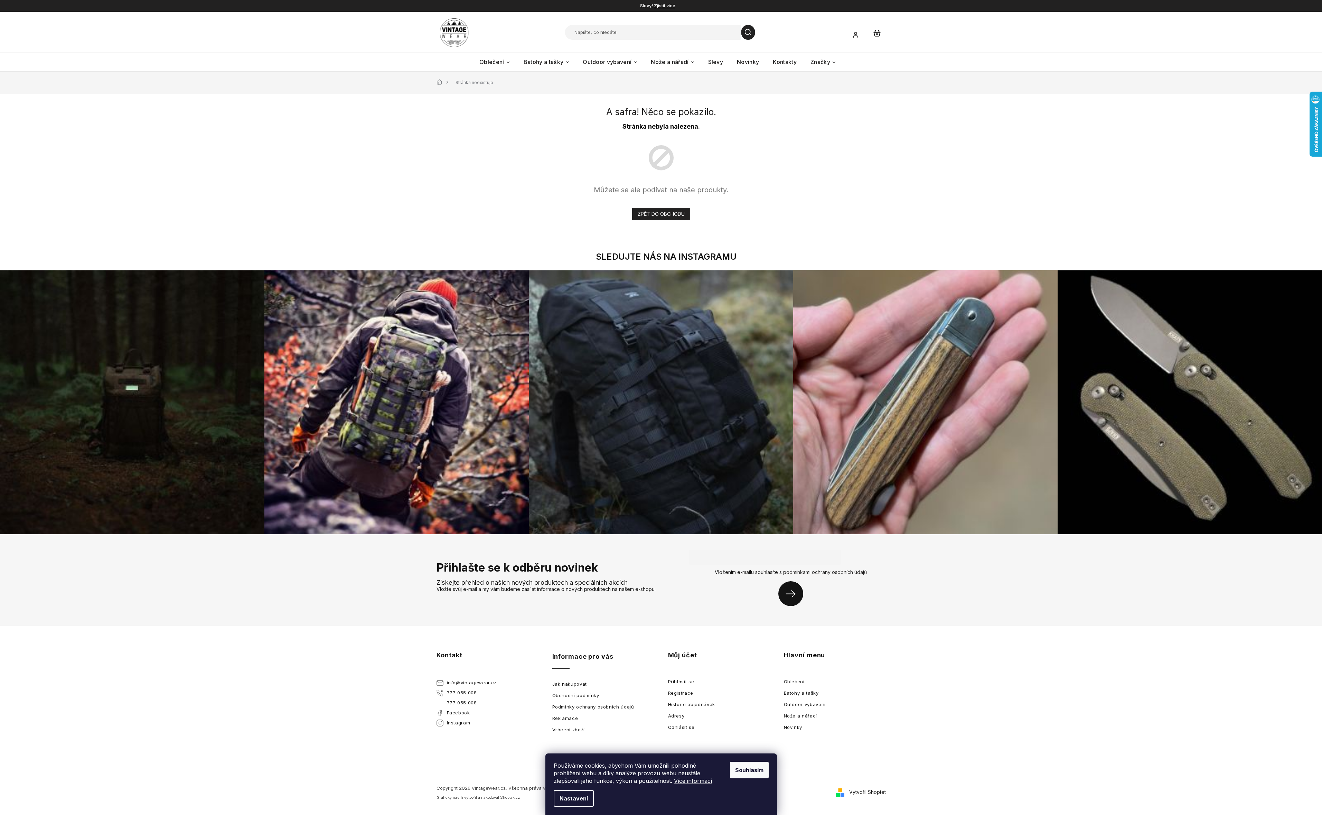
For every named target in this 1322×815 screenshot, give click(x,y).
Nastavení (574, 798)
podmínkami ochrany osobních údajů (825, 572)
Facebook (458, 712)
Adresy (676, 716)
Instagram (458, 722)
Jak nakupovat (569, 684)
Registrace (681, 693)
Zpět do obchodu (661, 214)
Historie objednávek (691, 704)
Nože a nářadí (800, 716)
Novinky (793, 727)
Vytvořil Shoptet (867, 792)
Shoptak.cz (510, 797)
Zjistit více (664, 5)
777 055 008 (462, 692)
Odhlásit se (681, 727)
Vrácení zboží (568, 729)
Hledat (748, 32)
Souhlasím (749, 770)
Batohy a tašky (801, 693)
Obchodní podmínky (575, 695)
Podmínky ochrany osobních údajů (593, 707)
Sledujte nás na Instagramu (666, 256)
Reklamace (565, 718)
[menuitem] (494, 62)
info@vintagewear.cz (472, 682)
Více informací (693, 780)
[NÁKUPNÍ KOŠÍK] (877, 33)
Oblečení (794, 681)
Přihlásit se (793, 593)
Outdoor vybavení (805, 704)
